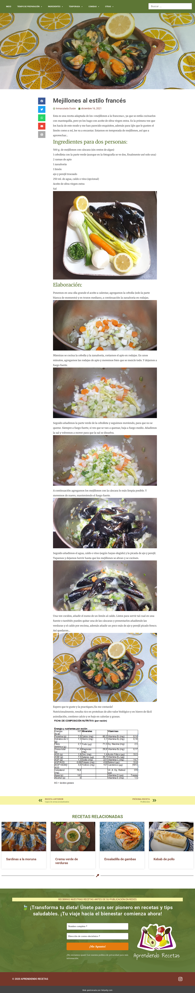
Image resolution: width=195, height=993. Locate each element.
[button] (41, 101)
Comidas (93, 6)
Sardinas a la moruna (21, 859)
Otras (108, 6)
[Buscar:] (170, 6)
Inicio (8, 6)
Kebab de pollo (164, 859)
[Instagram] (180, 979)
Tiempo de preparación (28, 6)
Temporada (74, 6)
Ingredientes (54, 6)
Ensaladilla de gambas (120, 859)
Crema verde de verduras (66, 861)
